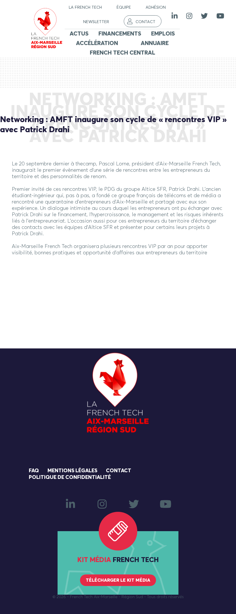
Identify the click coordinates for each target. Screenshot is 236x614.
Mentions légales (72, 470)
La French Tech (85, 7)
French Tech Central (122, 53)
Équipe (124, 7)
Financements (119, 34)
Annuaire (155, 43)
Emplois (163, 34)
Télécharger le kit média (118, 580)
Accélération (97, 43)
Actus (79, 34)
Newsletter (96, 22)
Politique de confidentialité (70, 477)
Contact (145, 22)
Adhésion (156, 7)
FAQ (34, 470)
